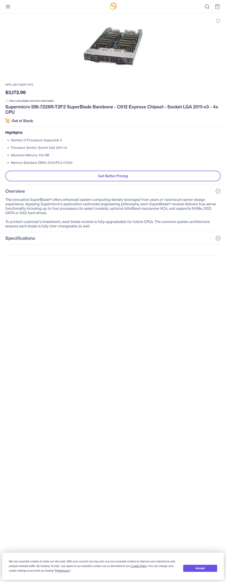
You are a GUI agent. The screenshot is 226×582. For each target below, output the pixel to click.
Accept (200, 568)
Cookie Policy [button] (139, 566)
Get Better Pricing (113, 176)
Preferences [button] (62, 570)
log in (197, 16)
